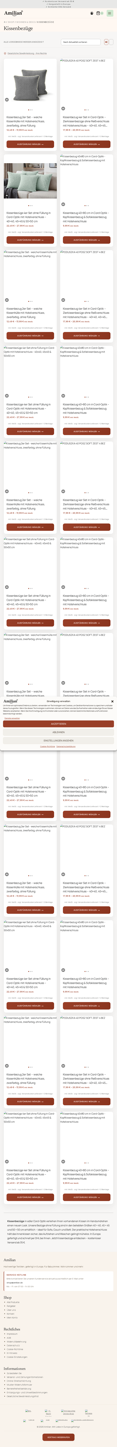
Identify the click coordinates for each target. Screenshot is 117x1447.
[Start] (5, 22)
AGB (9, 1337)
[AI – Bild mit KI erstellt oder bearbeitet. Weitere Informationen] (7, 100)
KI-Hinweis (12, 1353)
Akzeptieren (58, 723)
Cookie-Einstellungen (17, 1357)
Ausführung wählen (29, 144)
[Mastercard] (62, 1421)
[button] (112, 701)
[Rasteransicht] (106, 42)
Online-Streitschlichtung (19, 1380)
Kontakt (10, 1313)
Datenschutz (13, 1345)
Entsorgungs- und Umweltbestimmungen (27, 1392)
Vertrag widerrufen (58, 1437)
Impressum (12, 1333)
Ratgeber (11, 1306)
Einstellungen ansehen (58, 740)
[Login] (91, 13)
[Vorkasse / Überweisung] (82, 1421)
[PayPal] (30, 1421)
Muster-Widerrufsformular (19, 1384)
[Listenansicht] (111, 42)
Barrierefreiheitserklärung (19, 1388)
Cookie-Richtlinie (47, 746)
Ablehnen (59, 732)
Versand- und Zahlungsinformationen (25, 1377)
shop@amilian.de (15, 1282)
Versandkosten (28, 136)
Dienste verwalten (12, 718)
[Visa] (46, 1421)
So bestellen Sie (14, 1373)
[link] (30, 85)
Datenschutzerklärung (66, 746)
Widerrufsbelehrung (16, 1341)
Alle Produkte (13, 1302)
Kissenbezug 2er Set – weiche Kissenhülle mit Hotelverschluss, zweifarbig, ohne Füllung (26, 121)
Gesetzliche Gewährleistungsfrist (23, 1396)
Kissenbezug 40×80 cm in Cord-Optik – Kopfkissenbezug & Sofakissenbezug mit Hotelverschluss (86, 217)
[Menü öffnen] (110, 13)
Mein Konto (12, 1317)
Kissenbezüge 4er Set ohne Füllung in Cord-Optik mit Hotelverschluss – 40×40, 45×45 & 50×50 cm (29, 217)
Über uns (11, 1309)
